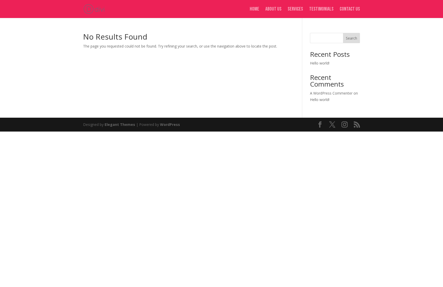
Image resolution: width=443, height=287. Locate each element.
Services (295, 9)
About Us (273, 9)
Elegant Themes (120, 124)
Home (254, 9)
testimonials (321, 9)
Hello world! (319, 63)
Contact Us (350, 9)
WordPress (170, 124)
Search (351, 38)
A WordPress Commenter (331, 93)
